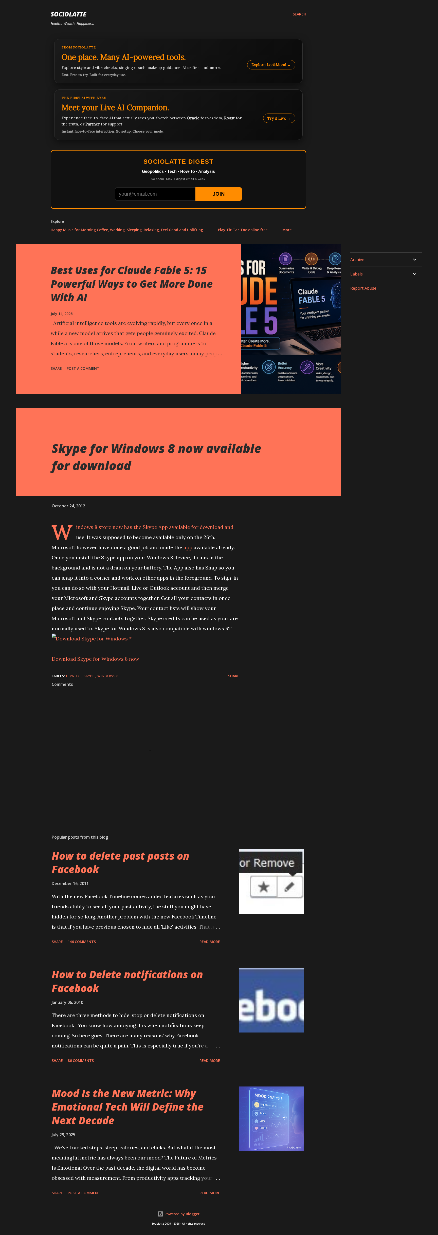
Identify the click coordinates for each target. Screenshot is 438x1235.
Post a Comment (83, 368)
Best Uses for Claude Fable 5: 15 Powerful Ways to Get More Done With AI (132, 283)
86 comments (81, 1060)
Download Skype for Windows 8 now (95, 659)
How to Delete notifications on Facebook (127, 981)
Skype (150, 527)
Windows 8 (86, 527)
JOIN (219, 194)
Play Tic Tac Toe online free (242, 229)
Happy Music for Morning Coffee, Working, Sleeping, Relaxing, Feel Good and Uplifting (127, 229)
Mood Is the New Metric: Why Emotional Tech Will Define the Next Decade (128, 1106)
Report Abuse (363, 288)
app (188, 547)
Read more (209, 941)
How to (74, 675)
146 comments (82, 941)
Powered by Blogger (181, 1213)
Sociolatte (68, 14)
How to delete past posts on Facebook (120, 862)
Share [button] (56, 368)
